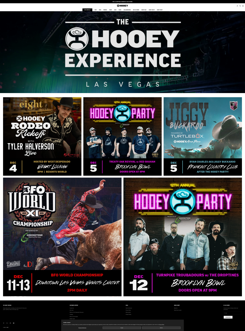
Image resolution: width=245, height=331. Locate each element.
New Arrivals (87, 9)
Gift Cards (71, 310)
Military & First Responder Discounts (77, 312)
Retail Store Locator (177, 310)
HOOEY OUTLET (152, 9)
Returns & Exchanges (74, 316)
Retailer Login (72, 318)
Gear (115, 9)
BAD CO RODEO (136, 9)
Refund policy (128, 312)
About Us (175, 308)
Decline (161, 327)
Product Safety (128, 314)
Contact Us (72, 308)
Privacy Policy (161, 324)
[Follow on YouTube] (13, 323)
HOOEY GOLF (143, 9)
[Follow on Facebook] (3, 323)
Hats (96, 9)
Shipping (71, 314)
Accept (122, 327)
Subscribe (228, 317)
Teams (120, 9)
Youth (110, 9)
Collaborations (127, 9)
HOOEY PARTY (160, 9)
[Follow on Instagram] (10, 323)
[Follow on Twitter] (7, 323)
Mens (100, 9)
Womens (105, 9)
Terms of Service (129, 308)
